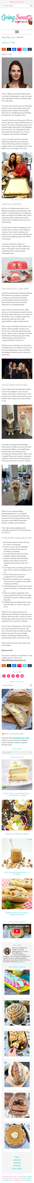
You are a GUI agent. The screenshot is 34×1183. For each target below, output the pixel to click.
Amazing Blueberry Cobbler (17, 834)
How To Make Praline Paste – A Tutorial (17, 873)
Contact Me (17, 1160)
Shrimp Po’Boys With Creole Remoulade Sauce (17, 914)
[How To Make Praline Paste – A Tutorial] (17, 853)
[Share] (14, 49)
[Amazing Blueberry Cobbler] (17, 815)
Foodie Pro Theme (24, 1176)
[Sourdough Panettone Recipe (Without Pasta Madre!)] (17, 1013)
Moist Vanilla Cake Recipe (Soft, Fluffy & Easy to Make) (17, 794)
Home (17, 1157)
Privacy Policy (17, 1168)
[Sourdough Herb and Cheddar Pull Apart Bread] (17, 1044)
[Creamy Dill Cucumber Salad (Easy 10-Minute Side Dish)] (17, 982)
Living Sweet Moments (17, 18)
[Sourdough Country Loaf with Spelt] (17, 1075)
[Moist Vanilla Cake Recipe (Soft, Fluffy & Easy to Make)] (17, 775)
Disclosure (17, 1165)
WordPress (27, 1180)
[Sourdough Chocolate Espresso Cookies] (17, 1105)
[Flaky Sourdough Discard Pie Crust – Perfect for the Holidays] (17, 1136)
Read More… (21, 962)
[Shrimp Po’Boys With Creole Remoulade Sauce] (17, 894)
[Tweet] (9, 49)
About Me (17, 1163)
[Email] (24, 49)
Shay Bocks (9, 1178)
